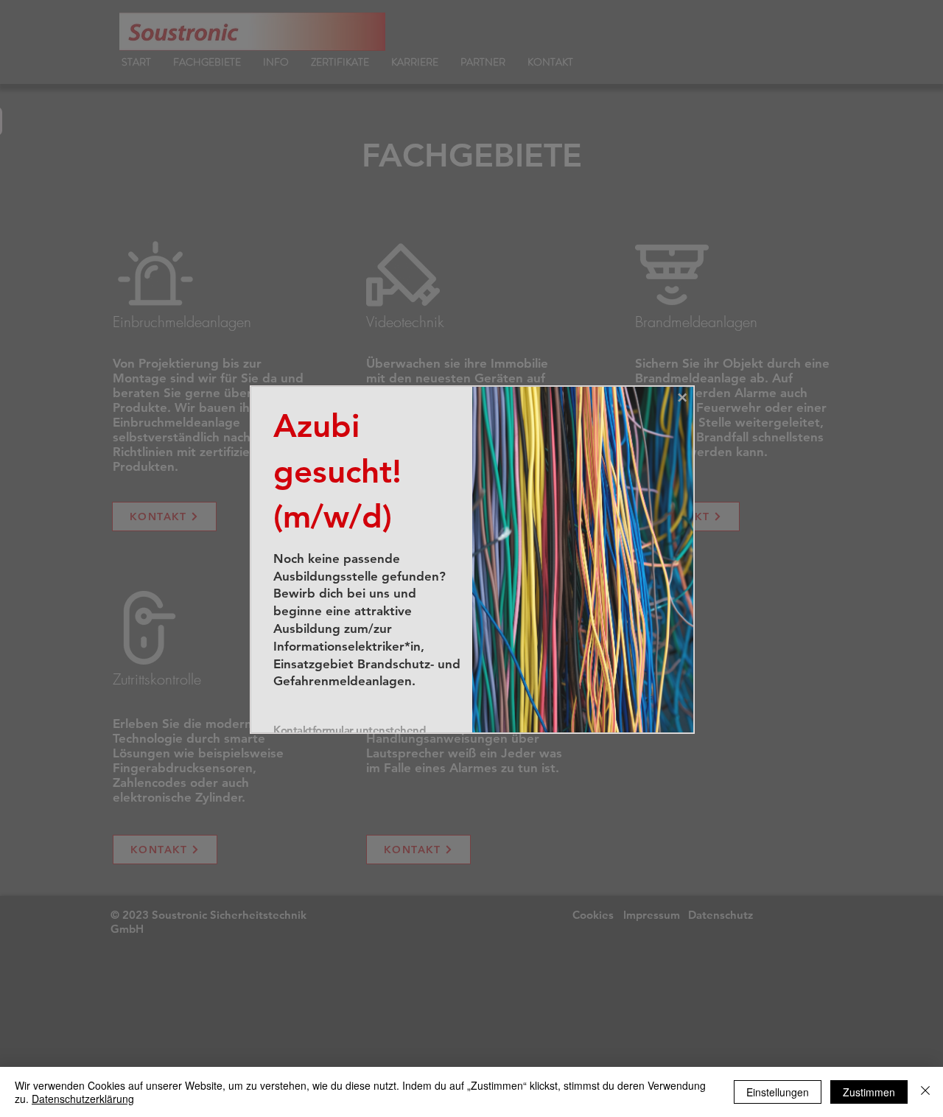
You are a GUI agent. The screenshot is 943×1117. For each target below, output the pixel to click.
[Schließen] (925, 1092)
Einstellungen (777, 1092)
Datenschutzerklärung (83, 1098)
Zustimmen (869, 1092)
